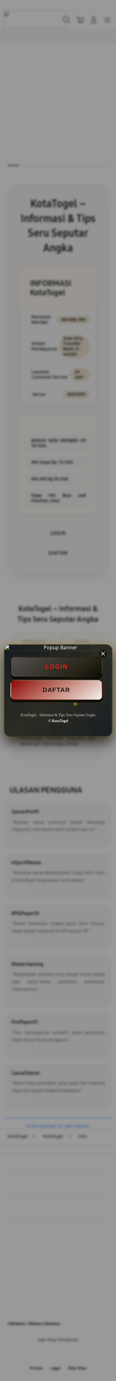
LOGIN (56, 666)
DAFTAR (56, 689)
